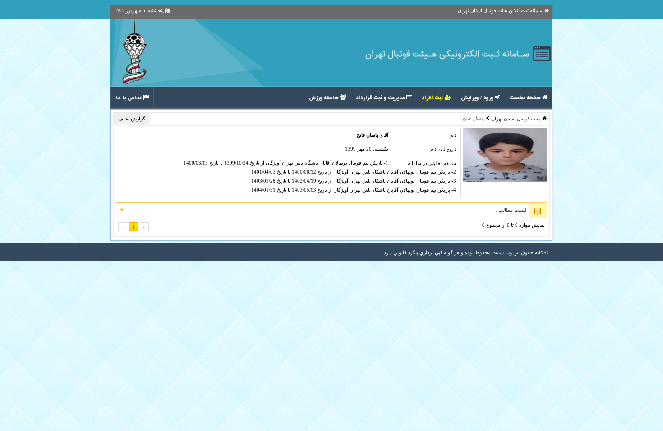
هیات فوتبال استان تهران (516, 118)
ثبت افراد (433, 98)
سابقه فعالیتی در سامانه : (430, 163)
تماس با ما (129, 98)
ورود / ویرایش (478, 98)
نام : (451, 135)
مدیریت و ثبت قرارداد (381, 98)
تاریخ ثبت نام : (442, 149)
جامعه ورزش (324, 98)
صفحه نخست (526, 98)
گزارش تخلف (132, 118)
